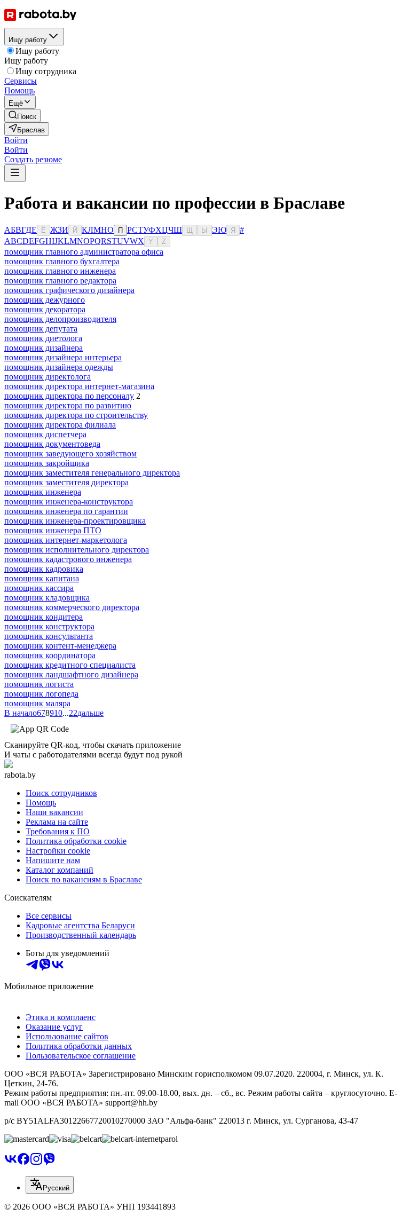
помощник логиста (39, 684)
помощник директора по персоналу (69, 395)
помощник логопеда (41, 693)
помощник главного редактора (60, 280)
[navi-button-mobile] (15, 173)
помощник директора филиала (60, 424)
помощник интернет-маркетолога (65, 539)
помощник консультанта (48, 636)
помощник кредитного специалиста (70, 664)
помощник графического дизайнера (69, 290)
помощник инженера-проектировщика (75, 520)
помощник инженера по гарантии (66, 511)
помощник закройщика (46, 463)
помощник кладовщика (47, 597)
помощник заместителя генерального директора (92, 472)
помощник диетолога (43, 338)
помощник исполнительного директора (76, 549)
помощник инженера (42, 491)
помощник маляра (37, 703)
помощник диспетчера (45, 434)
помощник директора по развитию (67, 405)
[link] (22, 115)
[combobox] (50, 1185)
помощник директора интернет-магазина (79, 386)
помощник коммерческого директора (71, 607)
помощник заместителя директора (66, 482)
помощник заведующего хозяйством (70, 453)
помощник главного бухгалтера (62, 261)
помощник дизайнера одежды (58, 367)
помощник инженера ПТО (52, 530)
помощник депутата (40, 328)
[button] (16, 140)
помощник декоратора (44, 309)
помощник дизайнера (43, 347)
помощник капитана (41, 578)
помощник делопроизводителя (60, 318)
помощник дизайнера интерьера (63, 357)
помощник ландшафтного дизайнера (71, 674)
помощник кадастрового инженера (68, 559)
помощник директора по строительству (76, 415)
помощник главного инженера (60, 270)
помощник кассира (39, 588)
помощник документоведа (52, 443)
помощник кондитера (43, 616)
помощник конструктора (49, 626)
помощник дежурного (44, 299)
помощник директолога (47, 376)
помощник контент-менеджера (60, 645)
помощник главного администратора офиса (83, 251)
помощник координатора (50, 655)
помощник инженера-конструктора (68, 501)
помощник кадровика (43, 568)
